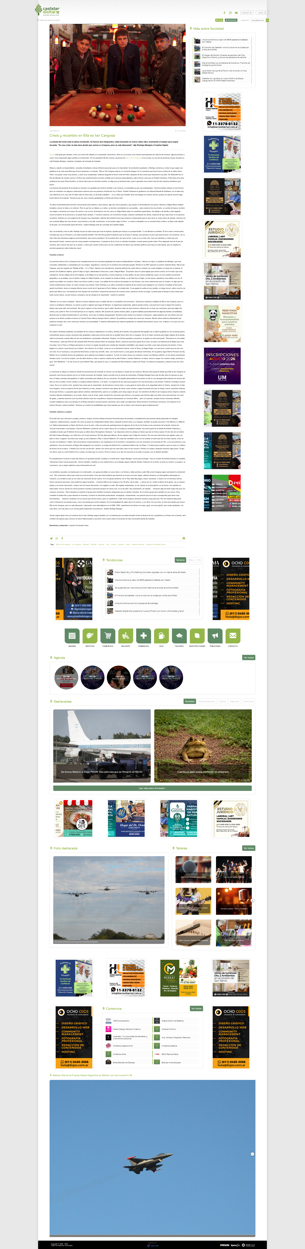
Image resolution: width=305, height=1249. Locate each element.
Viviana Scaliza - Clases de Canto (234, 908)
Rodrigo (94, 544)
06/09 (171, 677)
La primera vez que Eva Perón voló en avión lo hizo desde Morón (224, 71)
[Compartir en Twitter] (51, 539)
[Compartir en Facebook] (62, 539)
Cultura (222, 701)
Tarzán (52, 154)
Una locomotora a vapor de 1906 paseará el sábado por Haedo (225, 40)
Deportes (234, 701)
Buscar (245, 13)
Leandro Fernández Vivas (155, 544)
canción (101, 544)
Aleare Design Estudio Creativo (127, 1029)
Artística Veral (119, 1054)
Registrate (232, 20)
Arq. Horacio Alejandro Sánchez (176, 1037)
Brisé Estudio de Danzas (124, 1062)
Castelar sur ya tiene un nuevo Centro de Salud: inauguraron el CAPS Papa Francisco (223, 79)
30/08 (66, 677)
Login (220, 20)
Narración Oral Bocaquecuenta (193, 877)
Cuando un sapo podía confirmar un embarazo (203, 771)
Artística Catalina (169, 1045)
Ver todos (249, 657)
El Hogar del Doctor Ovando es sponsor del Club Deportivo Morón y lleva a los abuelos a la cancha (224, 56)
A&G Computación (121, 1020)
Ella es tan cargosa (63, 544)
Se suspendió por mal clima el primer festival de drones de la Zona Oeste (146, 587)
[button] (252, 900)
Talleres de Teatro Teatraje (233, 877)
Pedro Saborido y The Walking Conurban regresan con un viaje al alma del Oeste (150, 572)
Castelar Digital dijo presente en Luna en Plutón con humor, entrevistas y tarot (149, 611)
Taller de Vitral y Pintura (234, 940)
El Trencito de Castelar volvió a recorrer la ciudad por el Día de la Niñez (225, 48)
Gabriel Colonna (138, 544)
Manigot (86, 544)
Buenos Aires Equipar (171, 1062)
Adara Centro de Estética (172, 1020)
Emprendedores (206, 701)
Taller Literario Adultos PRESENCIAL (193, 940)
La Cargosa (76, 544)
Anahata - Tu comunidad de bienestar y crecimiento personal (130, 1037)
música (113, 544)
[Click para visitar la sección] (72, 635)
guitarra (121, 544)
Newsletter (245, 20)
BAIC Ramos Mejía (170, 1054)
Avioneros (249, 701)
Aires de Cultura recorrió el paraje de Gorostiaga (136, 603)
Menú (261, 13)
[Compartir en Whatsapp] (57, 539)
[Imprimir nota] (184, 539)
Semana (180, 559)
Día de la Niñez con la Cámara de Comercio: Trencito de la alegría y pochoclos (226, 64)
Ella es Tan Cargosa (133, 158)
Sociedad (189, 701)
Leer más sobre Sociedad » (152, 788)
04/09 (118, 677)
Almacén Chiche (169, 1029)
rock (107, 544)
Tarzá (128, 544)
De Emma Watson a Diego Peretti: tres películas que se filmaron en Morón (102, 771)
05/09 (145, 677)
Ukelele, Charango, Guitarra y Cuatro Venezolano (193, 909)
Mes (191, 559)
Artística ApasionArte (123, 1045)
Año (199, 559)
